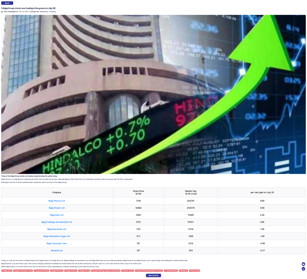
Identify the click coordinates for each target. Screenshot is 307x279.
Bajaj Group (85, 271)
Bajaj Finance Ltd (57, 201)
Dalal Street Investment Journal (149, 271)
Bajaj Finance (57, 271)
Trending (52, 11)
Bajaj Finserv (71, 271)
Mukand (184, 271)
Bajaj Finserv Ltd (57, 208)
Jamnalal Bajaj (171, 271)
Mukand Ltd (56, 250)
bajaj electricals (42, 271)
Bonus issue (128, 271)
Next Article (153, 275)
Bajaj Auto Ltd (56, 215)
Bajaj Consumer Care (57, 243)
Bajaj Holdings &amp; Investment (106, 271)
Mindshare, (44, 11)
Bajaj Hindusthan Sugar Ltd (57, 236)
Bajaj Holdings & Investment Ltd (56, 222)
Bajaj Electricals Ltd (56, 229)
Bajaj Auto (7, 271)
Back (7, 3)
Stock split (195, 271)
